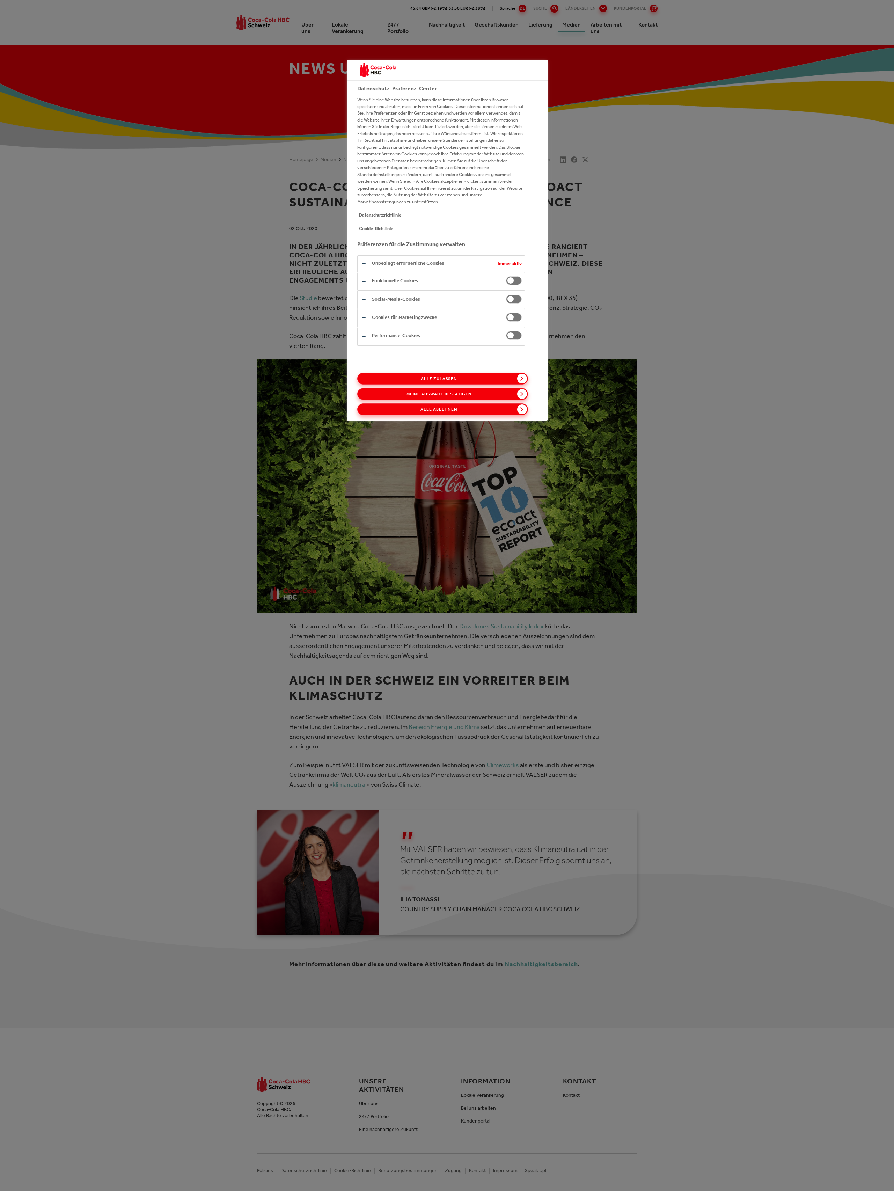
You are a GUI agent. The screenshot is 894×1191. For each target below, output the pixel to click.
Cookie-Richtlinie (376, 228)
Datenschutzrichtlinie (380, 215)
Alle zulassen (439, 378)
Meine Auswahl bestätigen (439, 394)
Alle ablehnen (438, 409)
